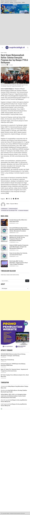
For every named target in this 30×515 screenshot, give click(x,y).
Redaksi (11, 2)
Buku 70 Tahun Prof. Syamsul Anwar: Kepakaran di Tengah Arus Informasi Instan (14, 370)
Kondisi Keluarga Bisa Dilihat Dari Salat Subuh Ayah (18, 220)
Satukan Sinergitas (23, 210)
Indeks (23, 2)
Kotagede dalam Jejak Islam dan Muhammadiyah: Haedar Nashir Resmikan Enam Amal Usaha (13, 396)
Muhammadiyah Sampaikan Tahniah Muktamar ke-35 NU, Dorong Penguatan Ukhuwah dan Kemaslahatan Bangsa (18, 238)
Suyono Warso (14, 203)
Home (2, 2)
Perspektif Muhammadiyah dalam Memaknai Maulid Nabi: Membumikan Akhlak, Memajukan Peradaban (19, 229)
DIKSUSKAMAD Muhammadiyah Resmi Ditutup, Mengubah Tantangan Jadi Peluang (13, 354)
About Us (7, 2)
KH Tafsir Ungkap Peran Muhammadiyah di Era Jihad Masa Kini (15, 375)
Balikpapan (4, 208)
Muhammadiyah (13, 208)
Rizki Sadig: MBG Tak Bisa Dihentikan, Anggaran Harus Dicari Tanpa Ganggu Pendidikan (18, 262)
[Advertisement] (15, 29)
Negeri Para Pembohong (7, 359)
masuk (8, 274)
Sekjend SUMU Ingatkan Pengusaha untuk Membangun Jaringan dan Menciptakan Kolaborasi (18, 247)
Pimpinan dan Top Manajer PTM (9, 210)
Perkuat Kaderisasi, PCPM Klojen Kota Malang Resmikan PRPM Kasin (13, 364)
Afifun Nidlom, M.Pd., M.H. (8, 394)
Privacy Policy (17, 2)
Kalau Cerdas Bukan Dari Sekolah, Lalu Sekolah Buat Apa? (18, 253)
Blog (5, 52)
